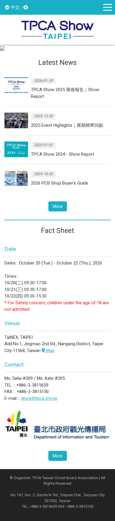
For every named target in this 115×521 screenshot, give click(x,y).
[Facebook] (24, 7)
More (58, 206)
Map (49, 350)
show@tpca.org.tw (39, 398)
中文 (15, 7)
